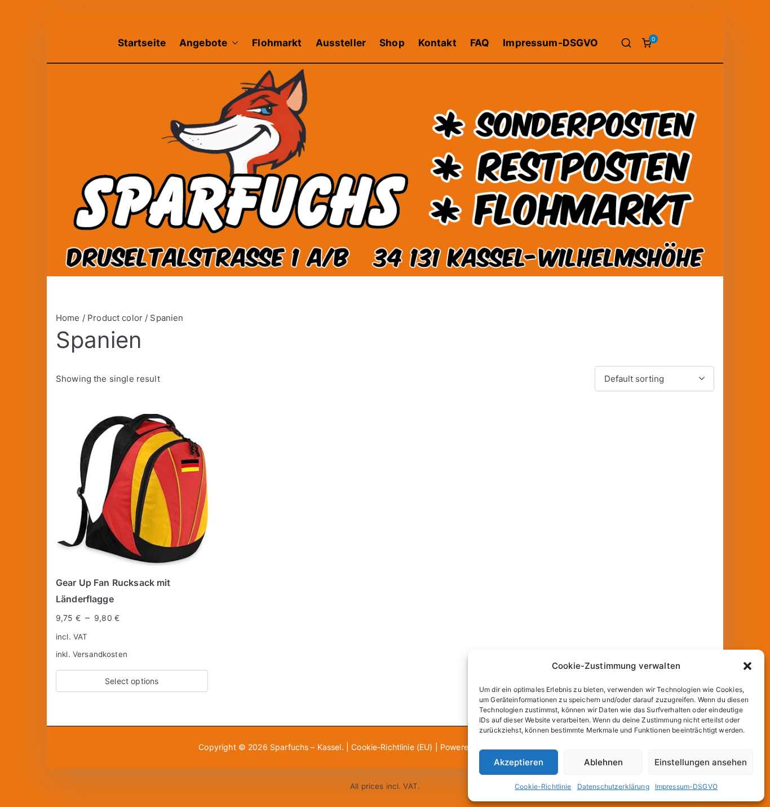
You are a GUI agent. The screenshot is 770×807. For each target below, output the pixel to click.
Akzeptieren (518, 762)
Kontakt (437, 42)
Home (68, 317)
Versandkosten (100, 654)
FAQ (479, 42)
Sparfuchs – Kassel (306, 747)
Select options (131, 681)
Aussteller (341, 42)
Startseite (142, 42)
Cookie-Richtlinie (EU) (393, 747)
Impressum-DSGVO (686, 786)
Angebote (203, 42)
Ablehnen (603, 762)
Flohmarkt (277, 42)
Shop (392, 42)
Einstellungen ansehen (700, 762)
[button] (747, 666)
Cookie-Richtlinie (543, 786)
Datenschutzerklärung (613, 786)
